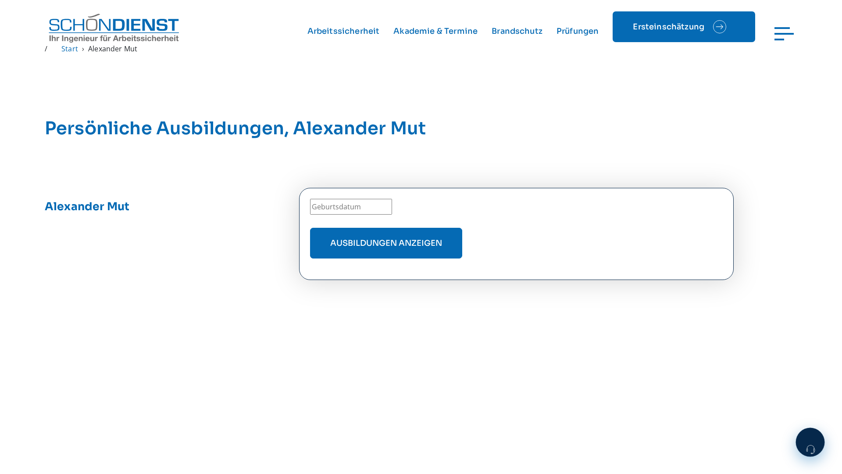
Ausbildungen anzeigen (386, 243)
